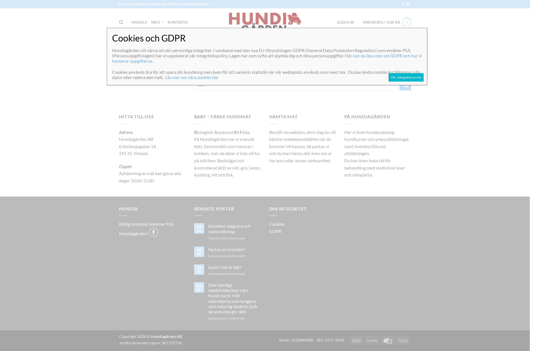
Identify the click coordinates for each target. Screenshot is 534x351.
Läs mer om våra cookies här (192, 77)
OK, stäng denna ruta (406, 77)
